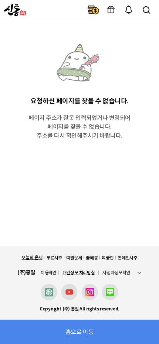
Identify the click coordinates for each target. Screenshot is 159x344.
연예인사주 (127, 258)
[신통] (14, 10)
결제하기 (93, 10)
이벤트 (111, 10)
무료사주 (54, 258)
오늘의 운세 (31, 257)
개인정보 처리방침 (78, 272)
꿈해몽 (92, 258)
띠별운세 (74, 258)
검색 (146, 10)
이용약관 (49, 273)
